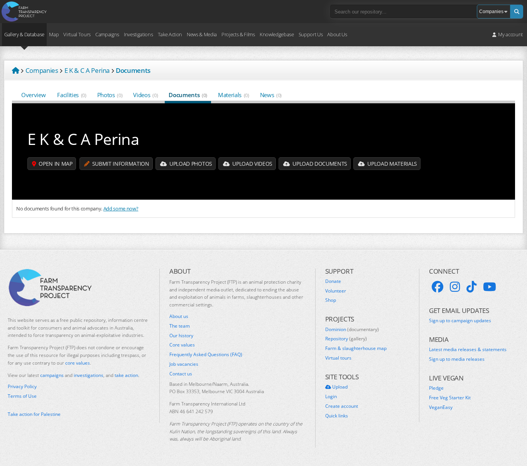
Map (54, 34)
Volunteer (335, 291)
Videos (145, 95)
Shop (330, 300)
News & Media (202, 34)
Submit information (120, 163)
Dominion (352, 329)
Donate (333, 281)
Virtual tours (338, 358)
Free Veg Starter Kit (450, 398)
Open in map (55, 163)
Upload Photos (190, 163)
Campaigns (107, 34)
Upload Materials (391, 163)
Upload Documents (319, 163)
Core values (182, 345)
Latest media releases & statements (468, 350)
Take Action (170, 34)
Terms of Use (22, 396)
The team (179, 326)
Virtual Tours (77, 34)
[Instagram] (455, 286)
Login (331, 397)
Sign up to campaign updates (460, 321)
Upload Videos (251, 163)
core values (77, 363)
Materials (233, 95)
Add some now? (121, 208)
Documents (188, 95)
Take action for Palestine (34, 414)
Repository (346, 339)
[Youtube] (489, 286)
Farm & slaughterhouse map (356, 348)
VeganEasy (441, 407)
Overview (33, 95)
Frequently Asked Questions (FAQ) (205, 355)
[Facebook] (437, 286)
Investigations (138, 34)
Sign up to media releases (457, 359)
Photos (110, 95)
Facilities (71, 95)
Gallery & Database (24, 34)
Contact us (180, 374)
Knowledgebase (277, 34)
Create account (341, 406)
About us (178, 316)
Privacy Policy (22, 387)
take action (126, 375)
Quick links (336, 416)
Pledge (436, 388)
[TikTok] (471, 286)
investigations (88, 375)
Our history (181, 336)
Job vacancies (183, 364)
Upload (339, 387)
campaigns (52, 375)
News (271, 95)
